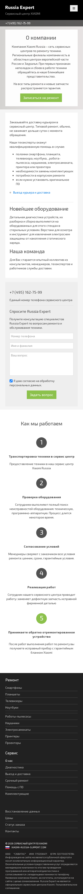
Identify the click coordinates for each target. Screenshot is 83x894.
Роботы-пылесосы (18, 716)
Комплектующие (17, 793)
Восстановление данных (22, 811)
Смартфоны (13, 687)
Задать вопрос (41, 395)
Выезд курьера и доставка (31, 192)
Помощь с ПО (14, 787)
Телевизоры (13, 701)
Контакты (12, 831)
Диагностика (14, 767)
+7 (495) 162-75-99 (17, 23)
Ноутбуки (11, 707)
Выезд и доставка (17, 774)
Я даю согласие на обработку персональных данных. (32, 383)
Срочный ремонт (17, 780)
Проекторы (13, 743)
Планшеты (12, 694)
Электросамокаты (18, 729)
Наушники (12, 723)
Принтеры (12, 736)
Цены (9, 818)
